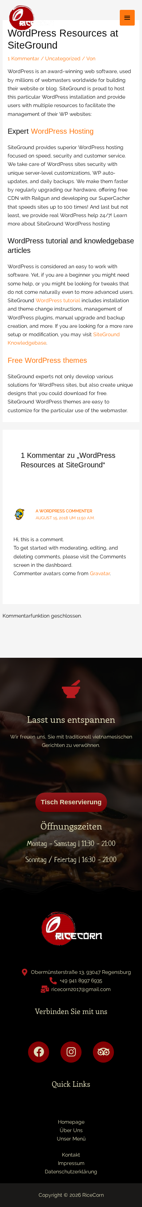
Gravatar (100, 573)
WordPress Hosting (62, 131)
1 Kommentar (23, 58)
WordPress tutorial (58, 300)
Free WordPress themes (47, 360)
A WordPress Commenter (64, 511)
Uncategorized (62, 58)
